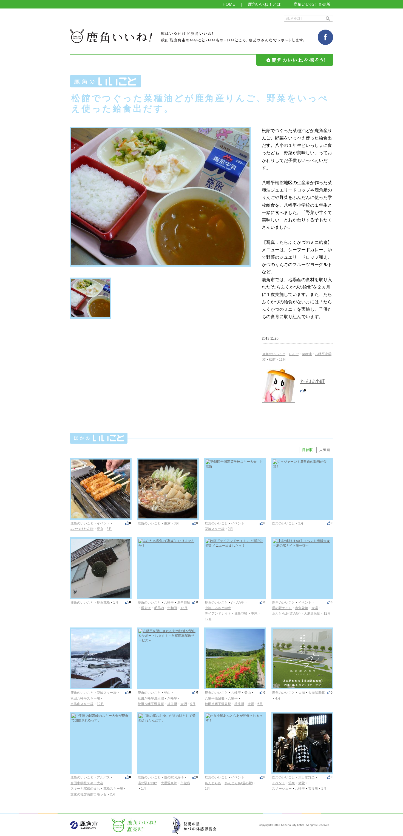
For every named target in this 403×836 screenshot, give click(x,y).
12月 (184, 608)
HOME (229, 4)
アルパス (103, 777)
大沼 (183, 704)
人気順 (324, 450)
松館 (272, 359)
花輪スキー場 (215, 529)
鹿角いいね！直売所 (311, 4)
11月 (282, 359)
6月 (260, 704)
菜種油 (307, 354)
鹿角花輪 (103, 602)
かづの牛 (237, 602)
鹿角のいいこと (273, 354)
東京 (100, 529)
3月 (109, 529)
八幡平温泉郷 (215, 698)
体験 (301, 783)
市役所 (185, 783)
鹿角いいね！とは (264, 4)
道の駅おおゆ (174, 777)
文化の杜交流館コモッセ (88, 794)
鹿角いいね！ (111, 36)
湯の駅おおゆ (147, 783)
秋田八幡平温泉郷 (151, 698)
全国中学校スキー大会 (86, 783)
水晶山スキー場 (81, 704)
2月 (230, 529)
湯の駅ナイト (282, 608)
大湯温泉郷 (312, 613)
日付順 (307, 450)
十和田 (172, 608)
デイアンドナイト (218, 613)
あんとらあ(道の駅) (286, 613)
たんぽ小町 (312, 381)
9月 (192, 704)
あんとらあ (213, 783)
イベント (103, 523)
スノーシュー (282, 789)
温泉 (291, 783)
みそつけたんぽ (81, 529)
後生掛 (172, 704)
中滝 (254, 613)
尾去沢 (146, 608)
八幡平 (169, 602)
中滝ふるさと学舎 (218, 608)
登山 (167, 693)
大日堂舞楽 (306, 777)
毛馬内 (159, 608)
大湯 (314, 608)
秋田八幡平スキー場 (85, 698)
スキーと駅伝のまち (85, 789)
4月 (277, 698)
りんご (294, 354)
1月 (115, 602)
